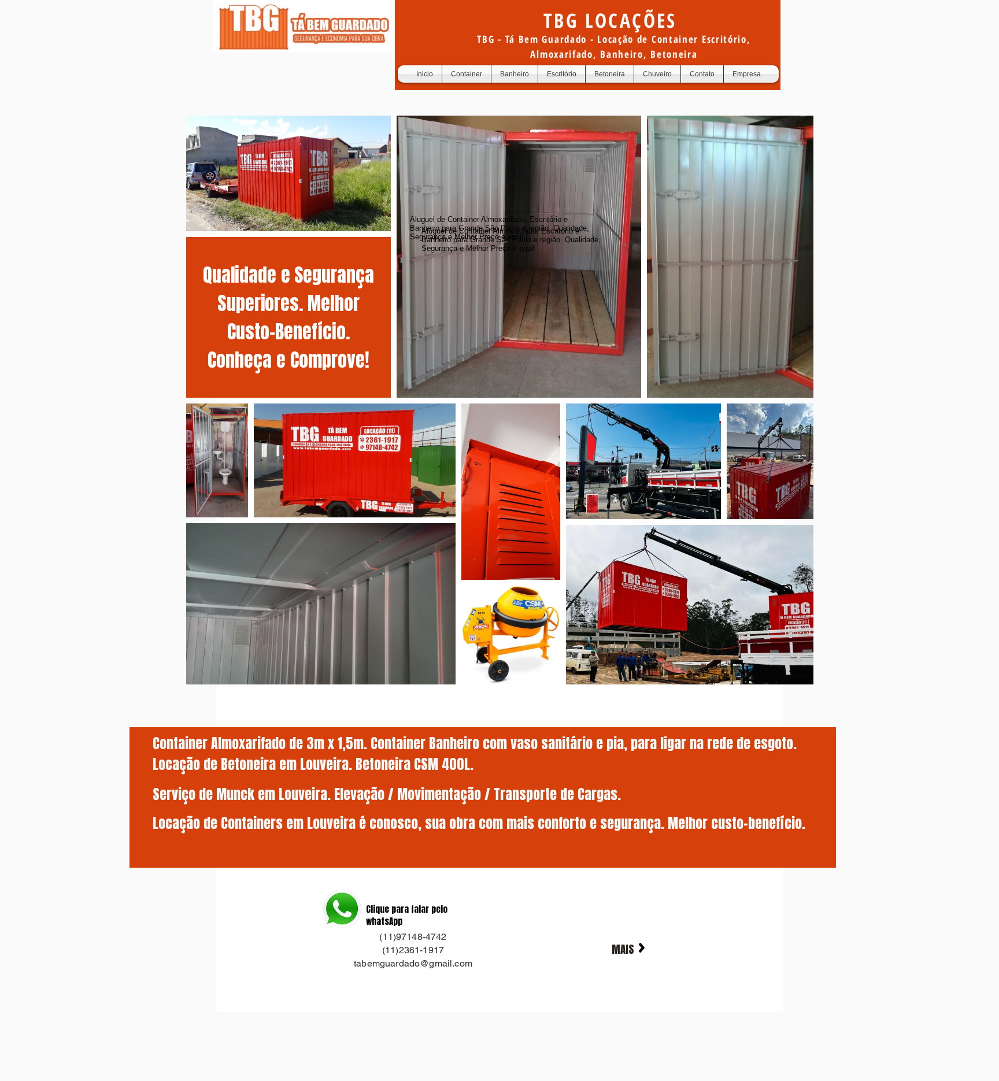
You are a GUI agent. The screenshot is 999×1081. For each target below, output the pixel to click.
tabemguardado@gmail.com (413, 963)
